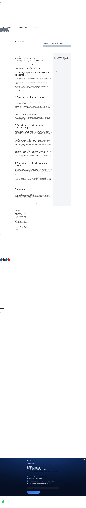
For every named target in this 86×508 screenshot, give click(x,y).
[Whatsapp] (3, 501)
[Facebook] (1, 259)
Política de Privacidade (3, 268)
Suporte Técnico (2, 303)
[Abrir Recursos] (11, 27)
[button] (16, 200)
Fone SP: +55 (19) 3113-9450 (5, 446)
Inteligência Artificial (3, 294)
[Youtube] (8, 259)
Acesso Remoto (2, 304)
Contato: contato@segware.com (5, 443)
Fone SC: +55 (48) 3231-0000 (5, 445)
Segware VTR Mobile (3, 290)
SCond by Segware (3, 296)
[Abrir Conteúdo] (40, 27)
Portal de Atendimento (3, 301)
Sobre (1, 263)
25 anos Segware (3, 265)
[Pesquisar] (70, 46)
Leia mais (16, 229)
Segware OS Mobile (3, 293)
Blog (0, 310)
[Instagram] (3, 259)
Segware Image (2, 280)
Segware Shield (2, 285)
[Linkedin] (6, 259)
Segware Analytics (3, 282)
